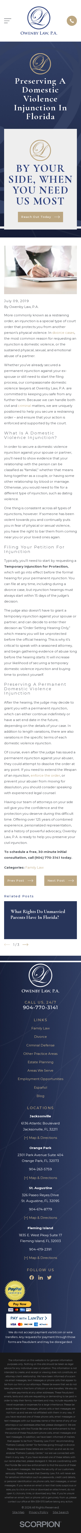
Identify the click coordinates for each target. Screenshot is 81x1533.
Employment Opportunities (40, 1079)
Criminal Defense (40, 1045)
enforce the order (45, 775)
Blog (40, 1096)
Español (40, 1087)
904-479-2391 (40, 1249)
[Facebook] (31, 1277)
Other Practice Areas (40, 1054)
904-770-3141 (40, 1007)
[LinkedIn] (40, 1277)
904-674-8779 (40, 1209)
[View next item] (25, 945)
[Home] (39, 20)
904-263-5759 (40, 1169)
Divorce (40, 1037)
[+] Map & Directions (40, 1138)
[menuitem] (18, 1512)
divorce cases (63, 333)
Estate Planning (40, 1062)
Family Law (34, 867)
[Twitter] (49, 1277)
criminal (24, 406)
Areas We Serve (40, 1070)
